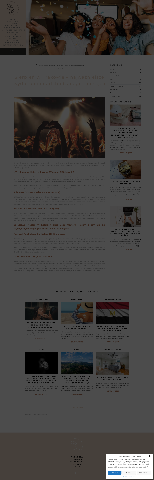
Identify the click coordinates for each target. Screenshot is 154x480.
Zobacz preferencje (144, 473)
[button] (150, 456)
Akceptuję (114, 473)
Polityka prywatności (128, 476)
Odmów (129, 473)
